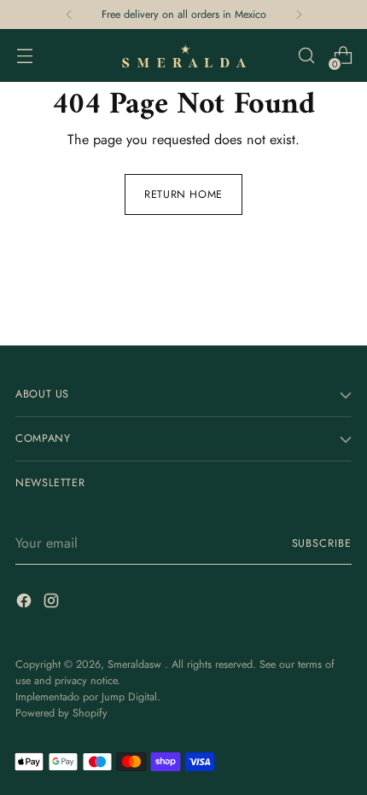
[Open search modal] (305, 55)
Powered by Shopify (61, 713)
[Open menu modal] (24, 55)
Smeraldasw (136, 664)
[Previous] (69, 14)
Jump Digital (129, 697)
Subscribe (322, 543)
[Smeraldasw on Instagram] (53, 603)
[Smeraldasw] (183, 55)
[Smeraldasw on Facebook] (25, 603)
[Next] (298, 14)
